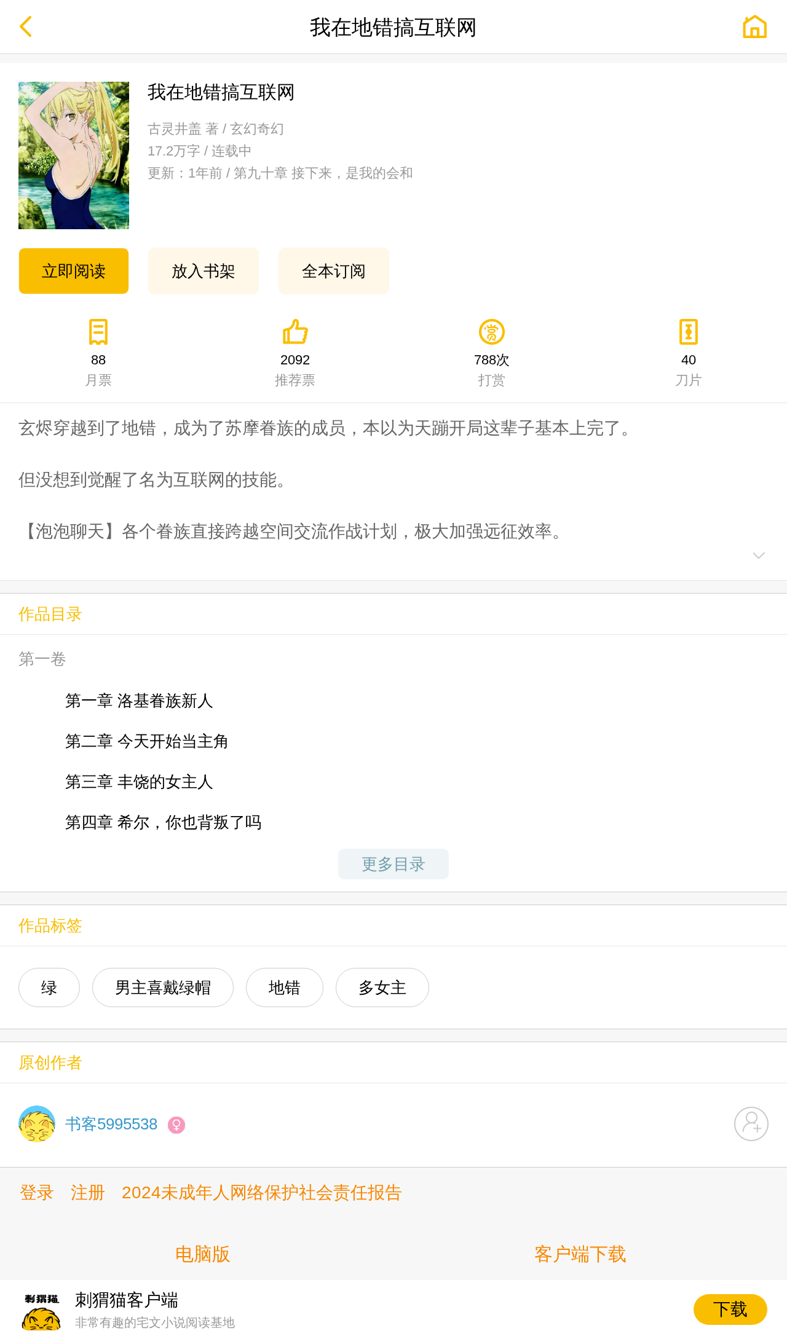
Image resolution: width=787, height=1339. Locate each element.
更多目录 (393, 864)
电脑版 (203, 1254)
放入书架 (203, 271)
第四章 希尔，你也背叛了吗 (163, 822)
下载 (730, 1309)
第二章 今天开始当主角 (147, 741)
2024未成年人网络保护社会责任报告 (262, 1192)
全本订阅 (334, 271)
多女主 (382, 987)
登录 (37, 1192)
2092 (295, 370)
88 (98, 370)
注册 (88, 1192)
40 (688, 370)
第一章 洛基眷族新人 (139, 700)
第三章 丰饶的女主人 (139, 781)
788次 (492, 370)
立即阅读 (74, 271)
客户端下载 (580, 1254)
